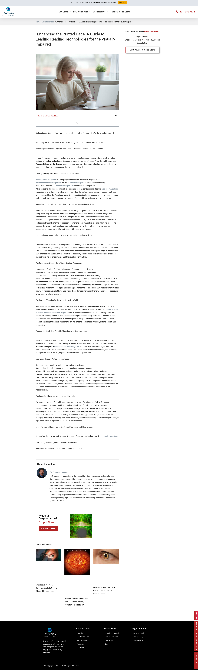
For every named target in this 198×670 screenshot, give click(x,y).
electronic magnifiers (109, 436)
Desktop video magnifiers (46, 180)
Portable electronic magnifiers (48, 183)
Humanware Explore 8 (77, 183)
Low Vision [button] (63, 12)
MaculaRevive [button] (99, 12)
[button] (116, 115)
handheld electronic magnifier (66, 346)
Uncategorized (48, 22)
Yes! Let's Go (122, 2)
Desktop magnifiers (110, 189)
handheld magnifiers (64, 186)
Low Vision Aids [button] (80, 12)
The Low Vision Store (120, 12)
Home (38, 22)
